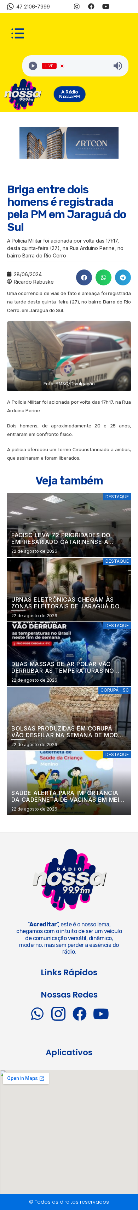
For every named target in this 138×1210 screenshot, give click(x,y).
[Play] (33, 66)
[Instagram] (76, 6)
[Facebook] (91, 6)
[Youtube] (105, 6)
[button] (84, 277)
